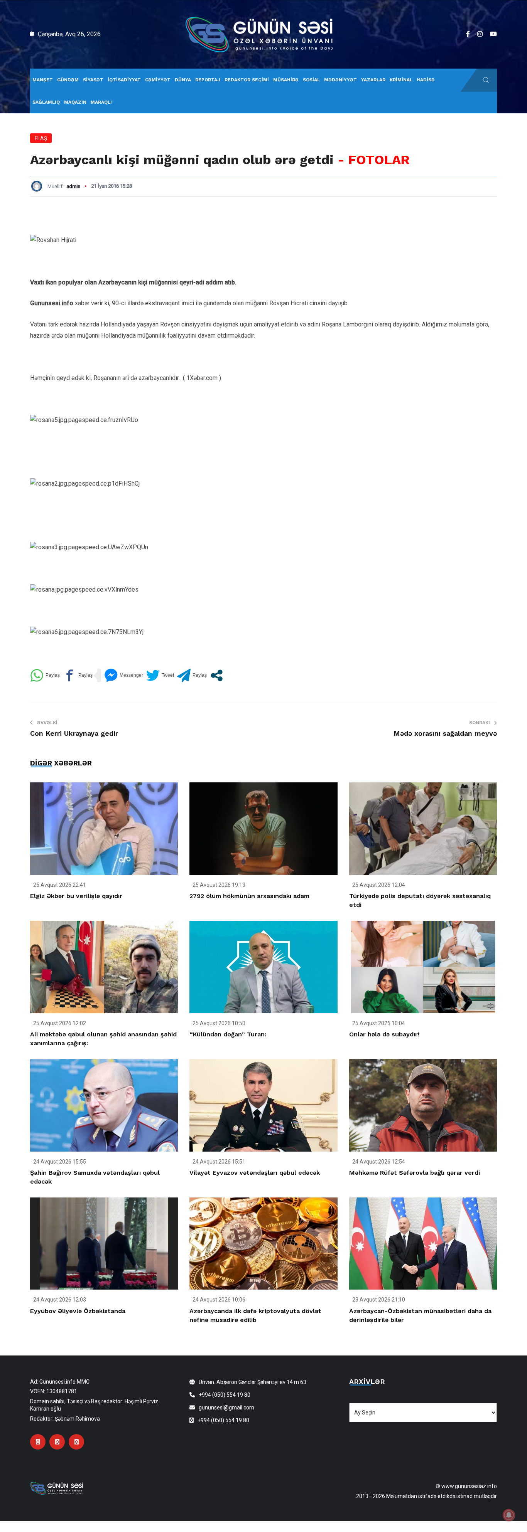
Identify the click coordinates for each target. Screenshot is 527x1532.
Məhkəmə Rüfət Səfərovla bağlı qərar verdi (414, 1172)
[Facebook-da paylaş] (78, 675)
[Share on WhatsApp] (45, 675)
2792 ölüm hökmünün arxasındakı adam (249, 896)
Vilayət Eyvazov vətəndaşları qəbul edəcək (254, 1172)
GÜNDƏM (68, 79)
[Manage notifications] (509, 1515)
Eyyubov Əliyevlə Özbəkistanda (77, 1311)
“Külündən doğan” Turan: (227, 1034)
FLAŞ (41, 138)
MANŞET (42, 79)
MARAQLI (101, 102)
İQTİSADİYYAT (124, 79)
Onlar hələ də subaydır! (384, 1034)
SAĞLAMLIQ (46, 102)
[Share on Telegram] (192, 675)
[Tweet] (160, 675)
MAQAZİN (75, 102)
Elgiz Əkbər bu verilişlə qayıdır (76, 896)
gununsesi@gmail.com (226, 1407)
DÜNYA (183, 79)
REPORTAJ (207, 79)
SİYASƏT (93, 79)
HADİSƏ (426, 79)
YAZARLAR (373, 79)
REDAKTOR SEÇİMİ (247, 79)
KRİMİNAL (401, 79)
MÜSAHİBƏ (286, 79)
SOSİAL (311, 79)
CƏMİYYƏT (158, 79)
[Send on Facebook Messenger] (123, 675)
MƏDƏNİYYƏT (340, 79)
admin (73, 186)
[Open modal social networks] (216, 675)
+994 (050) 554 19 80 (224, 1395)
